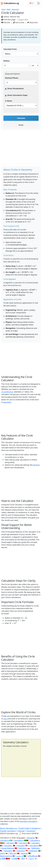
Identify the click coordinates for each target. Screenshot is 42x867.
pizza (5, 718)
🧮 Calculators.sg (10, 3)
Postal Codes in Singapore (29, 828)
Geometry (15, 9)
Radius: (6, 61)
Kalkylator (34, 851)
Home (3, 9)
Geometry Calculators (28, 821)
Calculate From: (10, 49)
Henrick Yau (15, 16)
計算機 (2, 858)
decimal (36, 465)
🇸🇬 (31, 3)
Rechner (24, 853)
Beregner (31, 838)
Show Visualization (15, 88)
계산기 (31, 858)
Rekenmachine (6, 856)
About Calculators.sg (8, 828)
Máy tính (13, 853)
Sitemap (21, 831)
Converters (30, 831)
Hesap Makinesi (7, 848)
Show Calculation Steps (17, 95)
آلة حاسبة (19, 856)
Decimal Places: (11, 78)
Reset (21, 125)
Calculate (21, 118)
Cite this (6, 22)
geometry (7, 402)
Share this (33, 22)
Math (9, 9)
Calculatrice (34, 845)
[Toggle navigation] (38, 3)
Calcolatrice (4, 840)
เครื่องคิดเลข (32, 856)
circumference (7, 392)
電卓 (23, 858)
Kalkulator (23, 848)
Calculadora (19, 840)
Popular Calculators (8, 831)
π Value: (8, 101)
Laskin (2, 853)
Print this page (9, 19)
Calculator (10, 843)
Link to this (19, 22)
